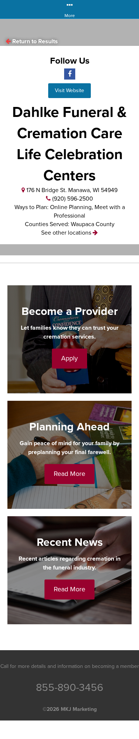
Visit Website (69, 90)
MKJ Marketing (79, 709)
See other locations (67, 232)
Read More (69, 474)
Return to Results (35, 41)
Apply (69, 358)
